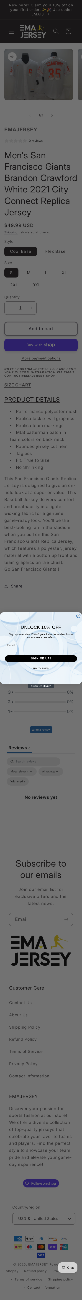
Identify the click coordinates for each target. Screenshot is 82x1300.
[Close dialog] (78, 616)
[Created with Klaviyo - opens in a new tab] (41, 686)
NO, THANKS (41, 668)
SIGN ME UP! (41, 658)
